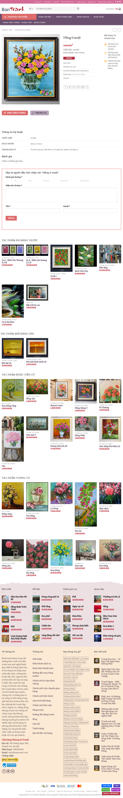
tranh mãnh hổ (70, 745)
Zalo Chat (107, 786)
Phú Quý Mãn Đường (72, 730)
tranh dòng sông (70, 741)
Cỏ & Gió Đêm (8, 322)
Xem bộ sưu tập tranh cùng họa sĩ (76, 71)
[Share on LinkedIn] (83, 87)
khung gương (69, 688)
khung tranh (69, 704)
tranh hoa (83, 741)
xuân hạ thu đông (70, 775)
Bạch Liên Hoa (81, 271)
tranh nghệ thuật (70, 749)
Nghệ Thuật (99, 17)
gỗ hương (76, 666)
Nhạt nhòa (103, 508)
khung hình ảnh (82, 700)
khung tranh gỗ (70, 715)
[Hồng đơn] (13, 550)
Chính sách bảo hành (43, 696)
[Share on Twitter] (70, 87)
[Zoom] (5, 101)
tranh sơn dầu (83, 768)
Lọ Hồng (54, 508)
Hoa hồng (103, 566)
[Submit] (78, 9)
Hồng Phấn (80, 435)
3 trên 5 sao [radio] (38, 181)
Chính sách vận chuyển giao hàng (46, 690)
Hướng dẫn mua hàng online (43, 674)
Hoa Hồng (55, 570)
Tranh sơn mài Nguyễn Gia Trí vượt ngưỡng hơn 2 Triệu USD (110, 724)
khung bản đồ (69, 681)
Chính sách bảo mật (42, 705)
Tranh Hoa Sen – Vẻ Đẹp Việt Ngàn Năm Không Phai (110, 661)
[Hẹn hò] (86, 504)
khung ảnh (83, 723)
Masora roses (56, 405)
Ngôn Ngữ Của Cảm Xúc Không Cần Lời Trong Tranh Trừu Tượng (110, 672)
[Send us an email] (120, 2)
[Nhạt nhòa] (110, 493)
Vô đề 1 (53, 276)
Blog (35, 719)
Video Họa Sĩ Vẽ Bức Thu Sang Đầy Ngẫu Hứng (110, 748)
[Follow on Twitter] (117, 2)
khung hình (68, 700)
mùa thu (75, 726)
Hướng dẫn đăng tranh (43, 714)
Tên (8, 206)
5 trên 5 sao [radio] (74, 181)
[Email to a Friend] (74, 87)
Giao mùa (81, 662)
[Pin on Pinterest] (78, 87)
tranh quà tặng (69, 768)
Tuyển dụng (81, 2)
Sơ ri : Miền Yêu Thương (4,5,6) (12, 261)
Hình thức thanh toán (43, 668)
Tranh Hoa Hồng (23, 30)
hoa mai (67, 673)
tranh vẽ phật (81, 772)
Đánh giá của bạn (14, 177)
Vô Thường (104, 407)
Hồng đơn (6, 566)
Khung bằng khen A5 (72, 685)
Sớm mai (79, 566)
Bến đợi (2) (6, 363)
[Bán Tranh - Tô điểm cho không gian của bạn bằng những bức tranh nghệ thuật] (13, 8)
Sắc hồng (30, 573)
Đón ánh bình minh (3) (36, 362)
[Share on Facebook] (66, 87)
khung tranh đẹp (70, 723)
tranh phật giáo (81, 764)
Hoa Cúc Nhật (69, 670)
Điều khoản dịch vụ (42, 663)
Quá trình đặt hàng (42, 700)
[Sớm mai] (86, 550)
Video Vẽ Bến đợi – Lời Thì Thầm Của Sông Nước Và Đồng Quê (110, 737)
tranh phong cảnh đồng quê (75, 760)
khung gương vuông (72, 696)
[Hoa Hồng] (61, 552)
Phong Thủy (26, 22)
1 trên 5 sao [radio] (9, 181)
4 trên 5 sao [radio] (55, 181)
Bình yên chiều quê (71, 658)
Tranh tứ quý (69, 772)
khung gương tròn (71, 692)
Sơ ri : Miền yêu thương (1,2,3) (36, 261)
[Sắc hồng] (37, 553)
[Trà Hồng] (37, 496)
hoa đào (67, 677)
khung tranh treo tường (73, 719)
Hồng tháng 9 (81, 408)
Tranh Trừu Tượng (11, 22)
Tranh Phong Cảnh (64, 17)
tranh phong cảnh (71, 757)
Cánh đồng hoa (70, 662)
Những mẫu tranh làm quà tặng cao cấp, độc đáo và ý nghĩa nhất (109, 712)
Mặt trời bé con (33, 305)
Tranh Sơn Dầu (44, 17)
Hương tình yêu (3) (58, 446)
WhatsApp (105, 790)
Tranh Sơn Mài (83, 17)
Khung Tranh (39, 22)
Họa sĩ (74, 677)
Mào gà (67, 726)
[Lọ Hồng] (61, 493)
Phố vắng (103, 268)
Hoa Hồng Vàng (9, 406)
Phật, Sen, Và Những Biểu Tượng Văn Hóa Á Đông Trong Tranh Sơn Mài (111, 700)
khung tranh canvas (72, 707)
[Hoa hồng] (110, 550)
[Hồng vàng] (13, 496)
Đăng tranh (91, 2)
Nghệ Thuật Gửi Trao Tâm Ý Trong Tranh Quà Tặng (110, 768)
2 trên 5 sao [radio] (23, 181)
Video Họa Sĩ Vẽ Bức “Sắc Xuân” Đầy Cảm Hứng (110, 758)
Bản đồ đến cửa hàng (42, 733)
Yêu (3, 466)
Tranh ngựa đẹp (70, 753)
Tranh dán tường (70, 738)
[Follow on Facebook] (115, 2)
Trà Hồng (30, 516)
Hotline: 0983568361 (111, 793)
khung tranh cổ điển (72, 711)
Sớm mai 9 (31, 435)
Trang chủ (37, 2)
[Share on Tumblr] (87, 87)
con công (84, 658)
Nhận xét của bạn (14, 185)
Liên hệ (56, 2)
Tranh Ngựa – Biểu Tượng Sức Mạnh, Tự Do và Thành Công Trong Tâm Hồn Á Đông (111, 686)
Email (66, 206)
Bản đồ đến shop (68, 2)
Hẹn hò (78, 531)
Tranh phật (68, 764)
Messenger (116, 790)
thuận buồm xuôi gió (72, 734)
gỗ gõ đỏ (67, 666)
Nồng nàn (30, 398)
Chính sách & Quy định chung (44, 682)
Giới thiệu (47, 2)
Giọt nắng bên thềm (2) (109, 446)
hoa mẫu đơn (77, 673)
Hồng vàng (7, 514)
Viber (117, 786)
